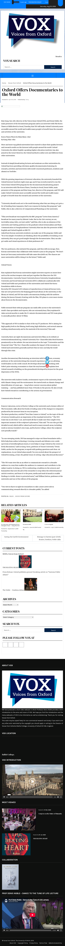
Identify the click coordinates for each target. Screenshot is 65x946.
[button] (32, 781)
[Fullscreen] (61, 798)
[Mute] (58, 798)
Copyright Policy (23, 943)
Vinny (27, 99)
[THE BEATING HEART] (25, 561)
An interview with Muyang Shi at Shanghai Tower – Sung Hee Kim (10, 525)
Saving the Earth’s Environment (16, 537)
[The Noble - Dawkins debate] (30, 584)
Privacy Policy (33, 943)
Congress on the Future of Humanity (50, 814)
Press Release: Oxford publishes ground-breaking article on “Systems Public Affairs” (31, 573)
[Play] (4, 798)
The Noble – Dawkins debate (13, 590)
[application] (32, 782)
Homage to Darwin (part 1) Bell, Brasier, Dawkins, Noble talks (49, 538)
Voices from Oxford (22, 496)
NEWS (11, 496)
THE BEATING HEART (11, 567)
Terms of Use (43, 943)
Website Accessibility (55, 943)
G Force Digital (49, 524)
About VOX (13, 943)
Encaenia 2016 (27, 524)
